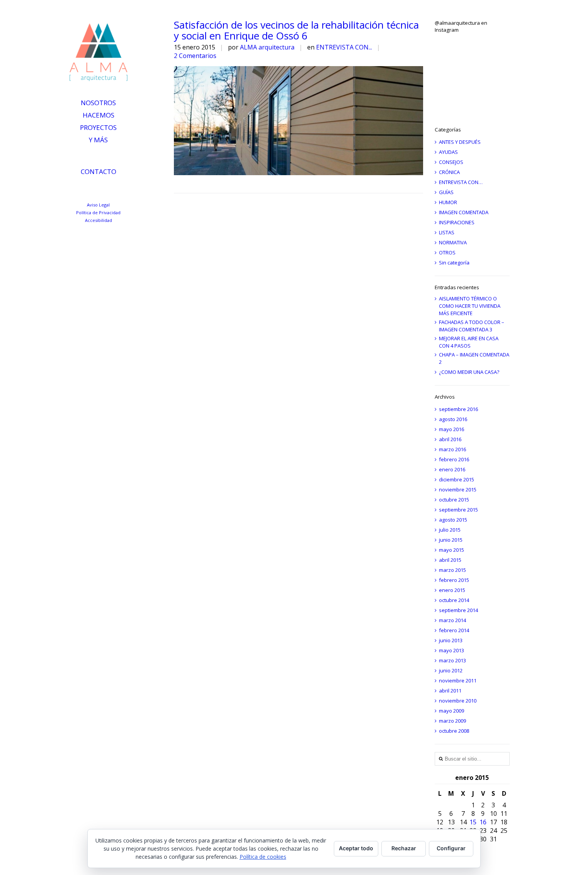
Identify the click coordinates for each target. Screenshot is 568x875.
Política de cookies (263, 856)
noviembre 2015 (457, 489)
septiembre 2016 (458, 409)
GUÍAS (446, 192)
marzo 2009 (452, 720)
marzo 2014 (452, 620)
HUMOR (448, 202)
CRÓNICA (449, 172)
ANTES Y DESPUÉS (460, 141)
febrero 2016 (454, 459)
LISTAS (446, 232)
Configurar (451, 848)
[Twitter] (86, 189)
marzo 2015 (452, 569)
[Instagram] (99, 189)
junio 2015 (451, 539)
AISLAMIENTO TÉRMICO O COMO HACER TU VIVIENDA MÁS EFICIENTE (469, 306)
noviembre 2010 (457, 700)
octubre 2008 (454, 730)
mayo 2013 (451, 650)
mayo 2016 (451, 429)
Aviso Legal (98, 205)
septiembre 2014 (458, 610)
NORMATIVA (453, 242)
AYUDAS (448, 151)
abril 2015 (450, 559)
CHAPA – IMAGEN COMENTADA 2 (474, 358)
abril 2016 (450, 439)
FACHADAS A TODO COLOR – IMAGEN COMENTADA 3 (471, 326)
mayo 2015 (451, 549)
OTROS (447, 252)
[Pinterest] (112, 189)
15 (472, 822)
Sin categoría (454, 262)
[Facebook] (125, 189)
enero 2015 (452, 590)
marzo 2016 (452, 449)
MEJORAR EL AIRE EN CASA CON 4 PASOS (468, 342)
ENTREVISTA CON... (344, 47)
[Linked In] (73, 189)
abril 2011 (450, 690)
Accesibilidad (98, 220)
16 (483, 822)
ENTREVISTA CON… (461, 182)
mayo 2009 (451, 710)
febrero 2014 (454, 630)
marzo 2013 (452, 660)
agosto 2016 (453, 419)
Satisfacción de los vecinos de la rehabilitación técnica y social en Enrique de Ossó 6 (296, 30)
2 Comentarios (195, 55)
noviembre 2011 (457, 680)
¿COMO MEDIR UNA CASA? (469, 371)
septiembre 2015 (458, 509)
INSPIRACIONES (456, 222)
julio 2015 (450, 529)
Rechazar (403, 848)
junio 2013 (451, 640)
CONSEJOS (451, 162)
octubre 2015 (454, 499)
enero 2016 (452, 469)
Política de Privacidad (98, 212)
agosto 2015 (453, 519)
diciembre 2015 (456, 479)
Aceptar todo (356, 848)
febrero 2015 (454, 580)
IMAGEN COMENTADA (463, 212)
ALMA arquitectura (267, 47)
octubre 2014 (454, 600)
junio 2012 (451, 670)
